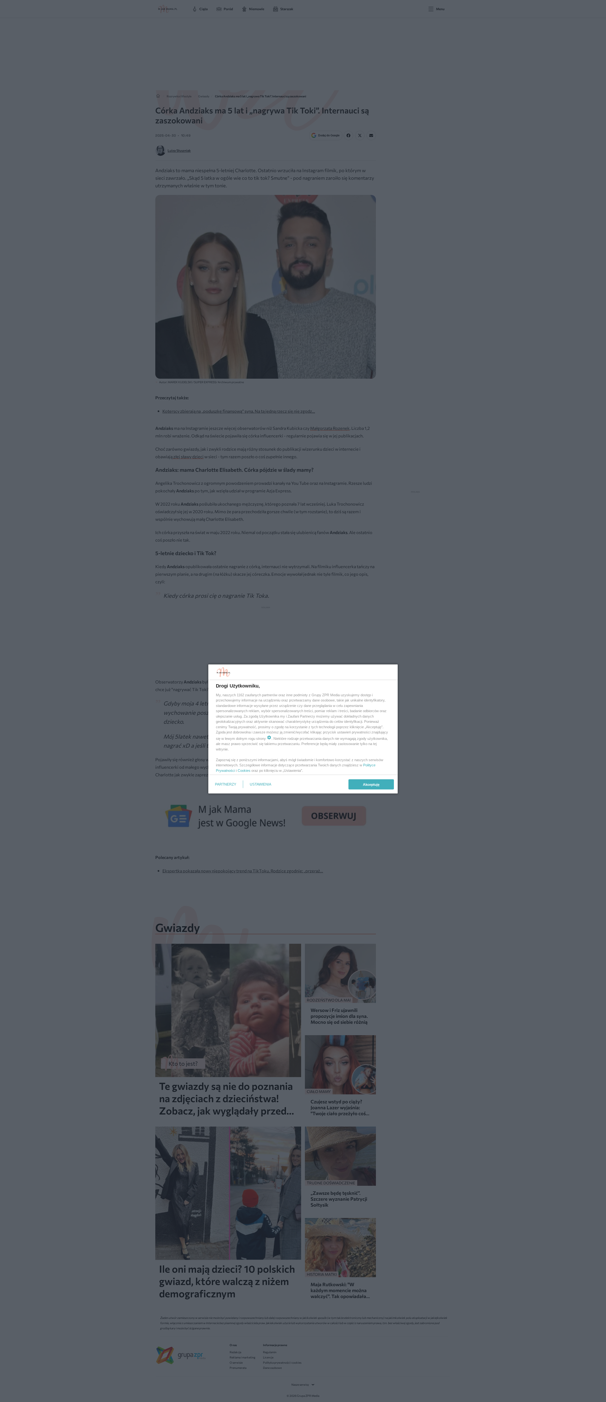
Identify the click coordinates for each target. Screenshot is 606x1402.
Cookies (244, 770)
